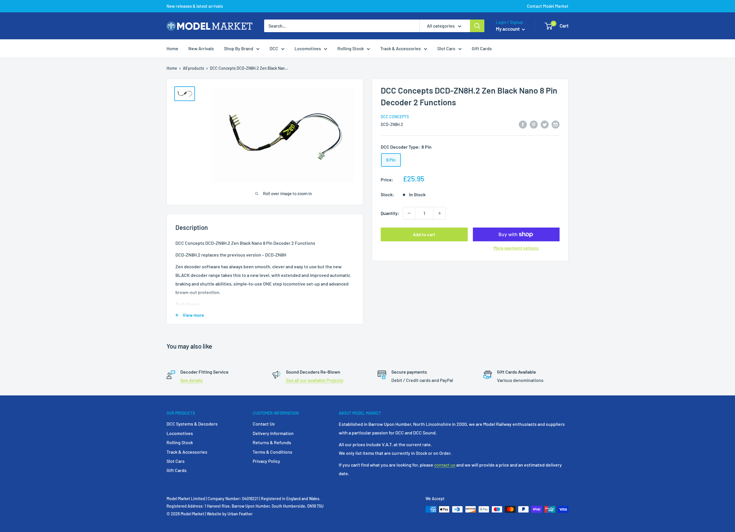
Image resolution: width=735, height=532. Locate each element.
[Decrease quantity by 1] (409, 213)
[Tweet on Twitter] (545, 124)
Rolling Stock (350, 48)
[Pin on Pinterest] (534, 124)
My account (508, 29)
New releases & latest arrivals (195, 6)
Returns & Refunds (272, 442)
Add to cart (424, 234)
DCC (274, 48)
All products (193, 68)
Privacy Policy (266, 461)
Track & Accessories (400, 48)
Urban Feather (240, 513)
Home (172, 48)
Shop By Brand (238, 48)
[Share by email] (556, 124)
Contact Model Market (547, 6)
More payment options (516, 248)
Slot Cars (446, 48)
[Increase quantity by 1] (440, 213)
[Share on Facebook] (523, 124)
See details (191, 380)
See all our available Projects (314, 380)
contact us (444, 464)
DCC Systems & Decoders (192, 423)
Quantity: (390, 213)
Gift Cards (482, 48)
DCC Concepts (395, 116)
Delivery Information (273, 433)
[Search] (477, 26)
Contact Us (264, 423)
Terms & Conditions (272, 452)
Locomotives (308, 48)
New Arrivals (201, 48)
